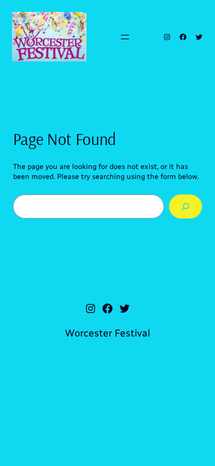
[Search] (185, 206)
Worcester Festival (107, 333)
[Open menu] (125, 37)
